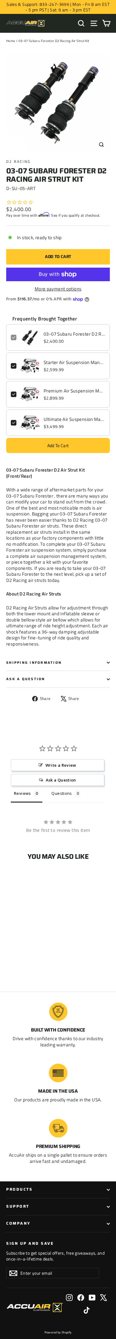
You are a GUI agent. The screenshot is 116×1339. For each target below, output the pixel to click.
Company (18, 1223)
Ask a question (25, 679)
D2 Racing (18, 161)
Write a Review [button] (60, 765)
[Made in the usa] (58, 1073)
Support (17, 1206)
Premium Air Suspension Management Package (74, 391)
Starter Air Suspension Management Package (74, 362)
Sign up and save (30, 1243)
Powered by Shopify (58, 1332)
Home (10, 40)
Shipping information (34, 662)
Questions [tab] (61, 793)
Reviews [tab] (22, 793)
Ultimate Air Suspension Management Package (74, 419)
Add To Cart (58, 445)
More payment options (58, 289)
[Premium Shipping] (58, 1128)
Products (19, 1189)
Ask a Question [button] (61, 780)
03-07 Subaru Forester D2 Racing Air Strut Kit (74, 334)
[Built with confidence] (58, 1011)
